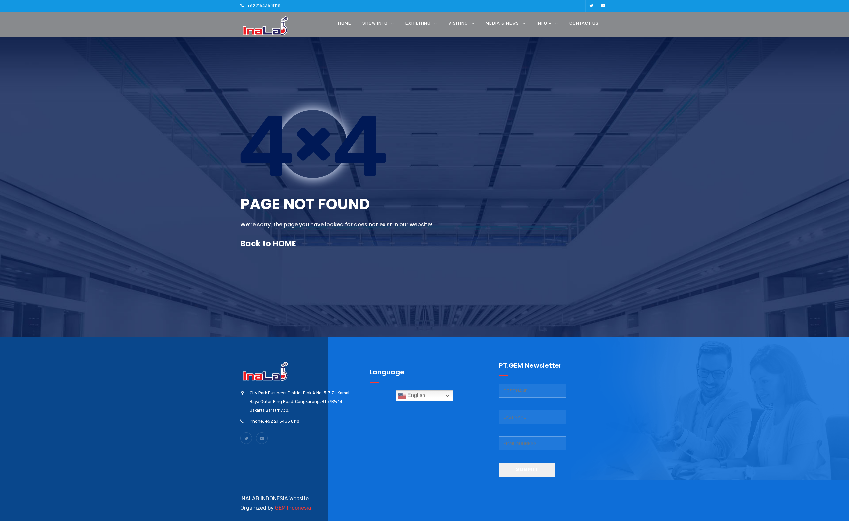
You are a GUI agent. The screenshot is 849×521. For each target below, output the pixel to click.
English (415, 395)
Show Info (375, 23)
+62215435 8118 (264, 5)
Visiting (458, 23)
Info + (544, 23)
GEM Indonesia (293, 508)
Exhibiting (418, 23)
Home (344, 23)
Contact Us (584, 23)
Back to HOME (268, 243)
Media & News (502, 23)
